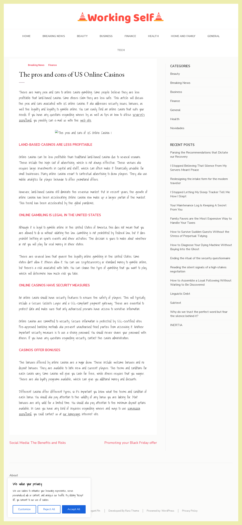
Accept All (73, 509)
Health (153, 36)
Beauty (82, 36)
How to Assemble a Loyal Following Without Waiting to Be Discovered (200, 282)
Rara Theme (132, 511)
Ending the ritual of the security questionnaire (200, 258)
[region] (49, 497)
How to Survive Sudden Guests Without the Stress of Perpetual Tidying (199, 234)
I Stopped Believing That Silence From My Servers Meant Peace (198, 168)
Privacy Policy (190, 511)
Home (26, 36)
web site (85, 120)
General (213, 36)
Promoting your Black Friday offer (130, 442)
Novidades (177, 128)
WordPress (167, 511)
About (13, 475)
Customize (24, 509)
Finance (130, 36)
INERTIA (176, 325)
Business (106, 36)
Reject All (49, 509)
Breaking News (54, 36)
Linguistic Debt (180, 294)
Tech (121, 50)
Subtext (175, 303)
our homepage (71, 414)
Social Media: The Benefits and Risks (37, 442)
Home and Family (183, 36)
